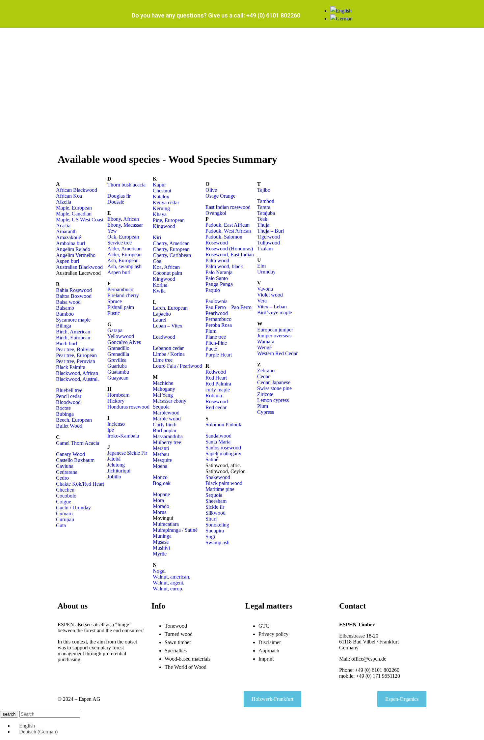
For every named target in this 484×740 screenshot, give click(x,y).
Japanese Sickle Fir (127, 453)
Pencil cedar (68, 396)
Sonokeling (217, 524)
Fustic (113, 313)
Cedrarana (66, 472)
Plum (210, 331)
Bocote (63, 408)
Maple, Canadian (74, 213)
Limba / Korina (169, 354)
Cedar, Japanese (273, 382)
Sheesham (216, 501)
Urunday (266, 271)
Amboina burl (70, 243)
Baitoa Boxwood (74, 296)
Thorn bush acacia (126, 184)
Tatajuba (266, 213)
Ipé (110, 430)
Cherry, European (171, 249)
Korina (160, 285)
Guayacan (117, 378)
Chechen (65, 490)
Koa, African (166, 267)
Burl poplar (164, 430)
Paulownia (216, 301)
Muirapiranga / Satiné (175, 530)
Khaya (160, 214)
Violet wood (270, 295)
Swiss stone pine (274, 388)
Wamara (265, 341)
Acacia (63, 225)
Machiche (163, 383)
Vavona (265, 289)
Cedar (263, 376)
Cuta (61, 525)
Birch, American (73, 331)
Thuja (263, 225)
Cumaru (64, 513)
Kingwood (164, 226)
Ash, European (123, 260)
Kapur (159, 184)
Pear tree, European (76, 355)
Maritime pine (219, 489)
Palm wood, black (224, 266)
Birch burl (66, 343)
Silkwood (215, 513)
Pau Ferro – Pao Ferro (228, 307)
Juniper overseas (274, 335)
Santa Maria (217, 441)
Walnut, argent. (168, 582)
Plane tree (215, 337)
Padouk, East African (227, 225)
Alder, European (124, 254)
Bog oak (162, 483)
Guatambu (118, 372)
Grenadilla (118, 354)
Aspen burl (67, 261)
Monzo (160, 477)
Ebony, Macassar (125, 225)
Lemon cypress (273, 400)
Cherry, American (171, 243)
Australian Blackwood (79, 267)
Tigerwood (268, 237)
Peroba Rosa (218, 325)
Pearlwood (216, 313)
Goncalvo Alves (124, 342)
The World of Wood (185, 667)
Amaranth (66, 231)
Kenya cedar (166, 202)
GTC (263, 626)
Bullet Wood (69, 426)
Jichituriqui (118, 470)
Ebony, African (123, 219)
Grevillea (116, 360)
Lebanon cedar (168, 348)
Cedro (62, 478)
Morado (161, 506)
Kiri (157, 237)
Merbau (161, 454)
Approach (268, 650)
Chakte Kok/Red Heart (80, 484)
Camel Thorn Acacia (77, 443)
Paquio (212, 290)
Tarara (263, 207)
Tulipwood (268, 242)
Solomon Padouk (223, 424)
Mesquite (162, 460)
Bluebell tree (69, 390)
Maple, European (74, 208)
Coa (157, 261)
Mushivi (161, 548)
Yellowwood (120, 336)
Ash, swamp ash (124, 266)
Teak (262, 219)
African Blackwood (76, 190)
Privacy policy (273, 634)
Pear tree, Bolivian (75, 349)
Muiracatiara (166, 524)
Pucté (211, 349)
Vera (262, 300)
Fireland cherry (123, 295)
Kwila (159, 291)
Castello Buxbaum (75, 460)
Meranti (161, 448)
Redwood (215, 372)
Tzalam (265, 248)
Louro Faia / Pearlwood (177, 366)
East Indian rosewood (228, 207)
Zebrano (266, 370)
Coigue (63, 501)
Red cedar (216, 407)
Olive (211, 190)
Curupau (65, 519)
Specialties (176, 650)
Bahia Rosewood (74, 290)
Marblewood (166, 412)
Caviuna (64, 466)
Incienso (116, 424)
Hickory (115, 401)
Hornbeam (118, 395)
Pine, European (169, 220)
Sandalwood (218, 436)
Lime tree (163, 360)
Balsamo (65, 308)
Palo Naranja (218, 272)
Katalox (161, 196)
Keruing (161, 208)
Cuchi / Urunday (73, 507)
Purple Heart (218, 354)
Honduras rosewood (128, 407)
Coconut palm (167, 273)
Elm (261, 266)
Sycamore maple (73, 320)
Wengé (264, 347)
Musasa (161, 542)
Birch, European (73, 337)
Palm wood (217, 260)
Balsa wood (68, 302)
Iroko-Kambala (123, 436)
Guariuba (117, 366)
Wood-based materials (187, 659)
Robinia (213, 395)
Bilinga (63, 325)
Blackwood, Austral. (77, 379)
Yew (112, 231)
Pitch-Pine (216, 343)
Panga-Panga (219, 284)
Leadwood (164, 337)
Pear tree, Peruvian (75, 361)
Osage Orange (220, 196)
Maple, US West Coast (79, 219)
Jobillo (114, 476)
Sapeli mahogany (223, 453)
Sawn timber (178, 642)
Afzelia (63, 202)
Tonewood (176, 626)
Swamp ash (217, 542)
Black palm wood (223, 483)
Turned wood (179, 634)
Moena (160, 466)
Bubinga (65, 414)
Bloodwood (68, 402)
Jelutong (116, 465)
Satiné (211, 459)
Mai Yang (163, 395)
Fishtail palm (120, 307)
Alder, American (124, 248)
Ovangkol (215, 213)
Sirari (211, 519)
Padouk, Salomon (223, 237)
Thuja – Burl (270, 231)
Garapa (114, 330)
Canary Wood (70, 454)
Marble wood (167, 418)
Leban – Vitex (167, 325)
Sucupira (214, 530)
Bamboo (65, 314)
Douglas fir (119, 196)
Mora (158, 500)
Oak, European (123, 237)
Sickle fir (214, 507)
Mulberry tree (167, 442)
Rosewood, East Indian (229, 254)
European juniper (275, 329)
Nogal (159, 571)
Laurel (159, 320)
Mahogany (164, 389)
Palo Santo (216, 278)
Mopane (161, 494)
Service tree (119, 242)
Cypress (265, 412)
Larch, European (170, 308)
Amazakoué (68, 237)
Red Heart (216, 378)
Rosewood (216, 242)
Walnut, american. (171, 577)
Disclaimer (269, 642)
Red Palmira (218, 383)
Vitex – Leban (272, 306)
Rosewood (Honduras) (229, 248)
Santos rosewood (223, 447)
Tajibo (263, 190)
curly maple (217, 389)
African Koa (69, 196)
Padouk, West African (228, 231)
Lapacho (162, 314)
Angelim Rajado (73, 249)
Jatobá (114, 459)
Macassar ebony (169, 401)
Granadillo (118, 348)
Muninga (162, 536)
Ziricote (265, 394)
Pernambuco (120, 289)
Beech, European (74, 420)
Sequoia (161, 407)
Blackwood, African (77, 373)
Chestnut (162, 190)
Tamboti (265, 201)
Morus (159, 512)
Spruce (114, 301)
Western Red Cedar (277, 353)
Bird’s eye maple (274, 312)
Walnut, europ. (168, 588)
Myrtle (160, 553)
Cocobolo (66, 495)
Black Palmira (70, 367)
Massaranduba (168, 436)
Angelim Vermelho (75, 255)
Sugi (210, 536)
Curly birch (164, 424)
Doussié (115, 202)
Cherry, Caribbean (172, 255)
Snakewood (217, 477)
